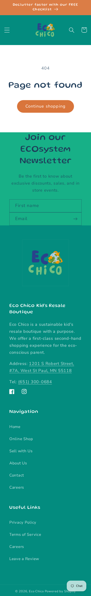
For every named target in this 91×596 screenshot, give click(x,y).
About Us (18, 463)
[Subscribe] (75, 218)
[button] (7, 30)
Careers (16, 487)
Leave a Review (24, 558)
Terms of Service (25, 534)
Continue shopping (45, 106)
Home (15, 426)
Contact (16, 475)
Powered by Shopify (60, 591)
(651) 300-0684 (35, 382)
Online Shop (21, 439)
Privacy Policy (22, 522)
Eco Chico (36, 591)
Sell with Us (21, 451)
